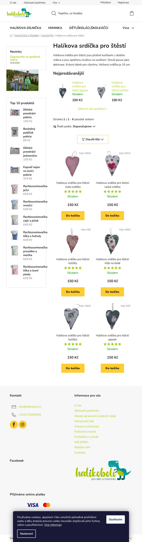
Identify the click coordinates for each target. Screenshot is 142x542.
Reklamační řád (84, 421)
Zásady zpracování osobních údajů (95, 416)
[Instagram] (22, 425)
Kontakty (80, 453)
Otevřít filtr (93, 139)
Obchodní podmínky (35, 2)
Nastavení (26, 534)
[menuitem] (25, 28)
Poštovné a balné (85, 432)
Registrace (123, 2)
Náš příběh (81, 442)
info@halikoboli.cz (30, 407)
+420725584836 (30, 415)
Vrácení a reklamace (86, 426)
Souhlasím (115, 519)
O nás (13, 2)
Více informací (53, 525)
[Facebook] (14, 425)
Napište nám (82, 447)
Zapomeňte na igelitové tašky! (25, 58)
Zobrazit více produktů (91, 109)
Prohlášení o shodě (86, 437)
